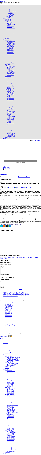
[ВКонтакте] (2, 226)
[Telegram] (5, 226)
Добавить (2, 333)
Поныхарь (38, 257)
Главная (4, 165)
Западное (3, 174)
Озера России (2, 1)
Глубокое (34, 257)
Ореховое (17, 257)
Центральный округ (6, 167)
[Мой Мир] (10, 226)
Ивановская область (6, 168)
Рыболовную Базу (38, 140)
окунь (13, 187)
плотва (22, 187)
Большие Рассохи (3, 258)
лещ (5, 187)
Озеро (33, 140)
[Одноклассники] (4, 226)
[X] (7, 226)
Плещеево (9, 257)
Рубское (1, 257)
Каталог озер (5, 166)
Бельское (20, 257)
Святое (5, 257)
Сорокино (13, 257)
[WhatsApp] (8, 226)
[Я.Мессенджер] (1, 226)
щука (30, 187)
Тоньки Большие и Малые (27, 257)
